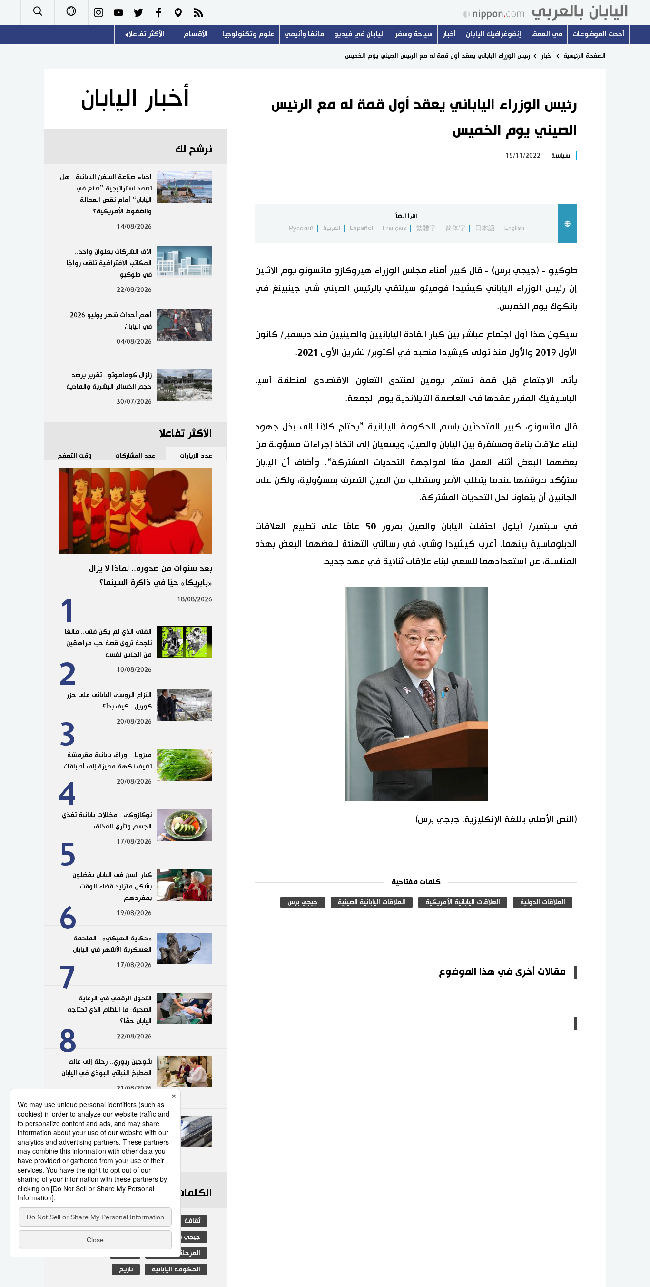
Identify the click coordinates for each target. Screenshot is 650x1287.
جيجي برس (302, 902)
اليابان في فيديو (359, 34)
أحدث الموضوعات (598, 34)
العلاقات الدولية (542, 902)
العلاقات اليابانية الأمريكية (462, 902)
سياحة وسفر (414, 34)
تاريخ (126, 1269)
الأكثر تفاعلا (146, 34)
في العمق (546, 34)
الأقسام (195, 34)
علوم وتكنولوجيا (248, 34)
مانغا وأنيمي (304, 34)
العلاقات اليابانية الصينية (371, 902)
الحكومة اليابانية (176, 1269)
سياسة (560, 156)
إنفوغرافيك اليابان (493, 34)
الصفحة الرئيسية (584, 56)
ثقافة (192, 1221)
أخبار (449, 34)
